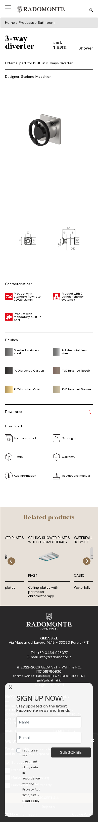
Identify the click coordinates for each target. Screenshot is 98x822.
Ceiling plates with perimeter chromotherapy (43, 591)
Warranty (68, 457)
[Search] (91, 10)
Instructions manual (76, 476)
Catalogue (69, 438)
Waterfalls (82, 587)
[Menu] (9, 7)
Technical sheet (25, 438)
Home (10, 22)
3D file (18, 457)
